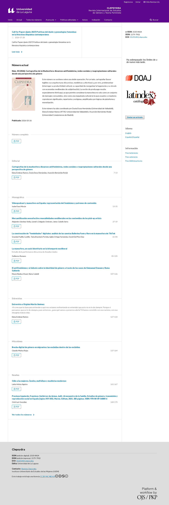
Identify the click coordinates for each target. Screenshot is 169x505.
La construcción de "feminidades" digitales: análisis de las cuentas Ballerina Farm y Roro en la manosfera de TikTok (63, 233)
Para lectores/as (131, 153)
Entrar (138, 2)
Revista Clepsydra (28, 469)
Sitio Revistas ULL (152, 2)
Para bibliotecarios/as (133, 161)
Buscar (155, 20)
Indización (96, 20)
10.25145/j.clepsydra (138, 37)
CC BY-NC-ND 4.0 (47, 476)
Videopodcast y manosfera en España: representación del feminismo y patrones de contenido (54, 203)
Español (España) (132, 137)
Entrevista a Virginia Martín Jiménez (65, 308)
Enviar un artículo (135, 117)
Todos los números (34, 20)
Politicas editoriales (68, 20)
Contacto (108, 20)
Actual (19, 20)
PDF (17, 141)
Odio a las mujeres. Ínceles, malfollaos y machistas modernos (39, 381)
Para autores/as (131, 157)
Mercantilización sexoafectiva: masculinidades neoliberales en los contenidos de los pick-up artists (56, 218)
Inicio (10, 20)
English (128, 133)
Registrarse (128, 2)
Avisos (85, 20)
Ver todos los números (22, 415)
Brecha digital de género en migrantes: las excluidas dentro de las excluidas (46, 347)
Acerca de (50, 20)
